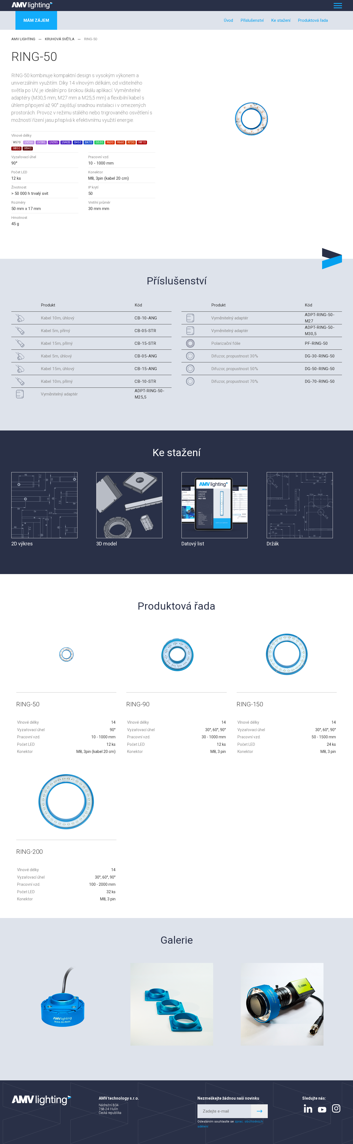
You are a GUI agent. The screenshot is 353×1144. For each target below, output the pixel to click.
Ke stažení (280, 20)
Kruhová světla (59, 39)
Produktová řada (313, 20)
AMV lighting (23, 39)
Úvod (228, 20)
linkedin (308, 1108)
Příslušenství (252, 20)
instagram (336, 1108)
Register (259, 1111)
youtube (322, 1110)
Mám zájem (36, 20)
